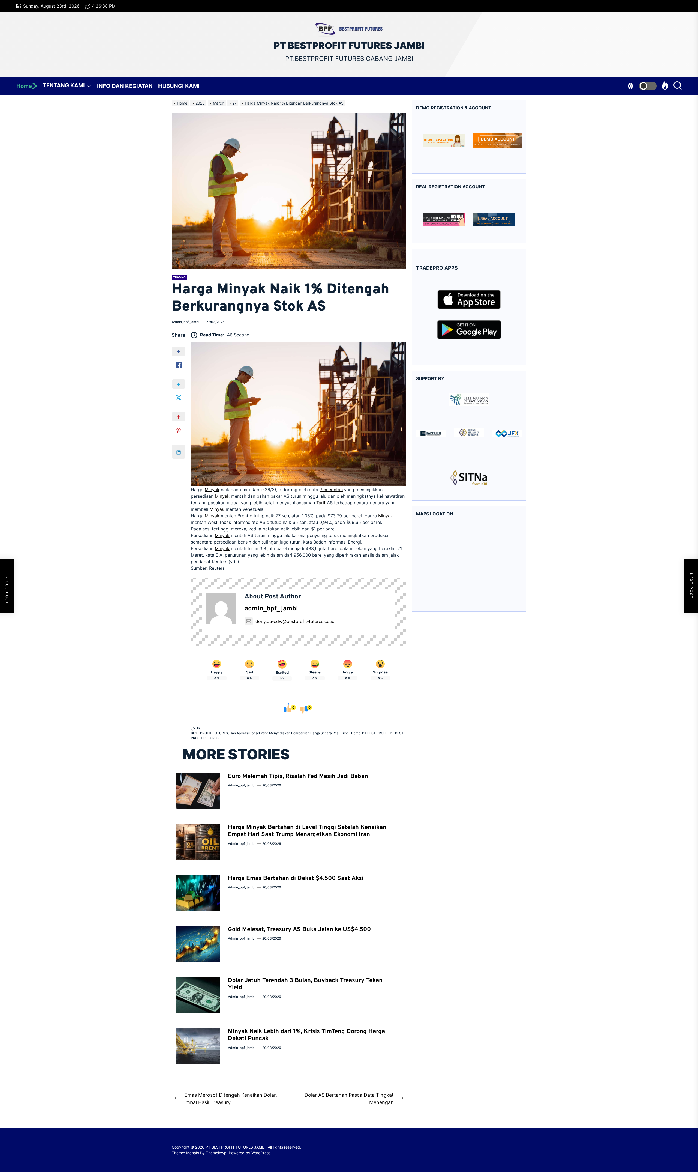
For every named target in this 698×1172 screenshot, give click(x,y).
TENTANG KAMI (64, 85)
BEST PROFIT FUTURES (209, 733)
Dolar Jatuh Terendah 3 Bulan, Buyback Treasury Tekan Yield (305, 984)
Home (24, 86)
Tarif (321, 502)
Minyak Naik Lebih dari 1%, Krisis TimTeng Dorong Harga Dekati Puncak (306, 1035)
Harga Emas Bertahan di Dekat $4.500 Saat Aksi (295, 878)
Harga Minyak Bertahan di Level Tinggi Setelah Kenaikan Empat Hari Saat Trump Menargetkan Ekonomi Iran (307, 831)
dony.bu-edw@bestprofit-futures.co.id (295, 621)
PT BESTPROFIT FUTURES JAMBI (349, 45)
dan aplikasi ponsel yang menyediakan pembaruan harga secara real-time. (290, 733)
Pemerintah (331, 489)
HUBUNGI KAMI (179, 86)
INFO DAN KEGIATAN (125, 86)
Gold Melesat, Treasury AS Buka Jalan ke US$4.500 (299, 929)
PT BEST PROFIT (375, 733)
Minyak (212, 489)
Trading (179, 277)
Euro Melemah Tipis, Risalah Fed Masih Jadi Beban (298, 776)
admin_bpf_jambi (185, 322)
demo (355, 733)
